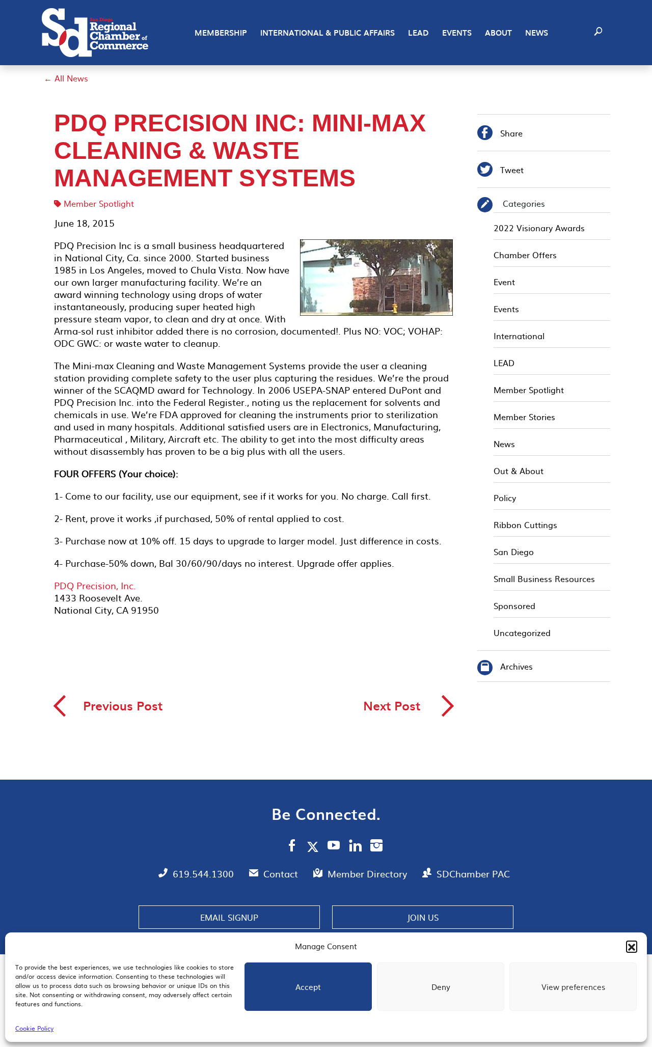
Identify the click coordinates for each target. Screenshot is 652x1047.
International (519, 335)
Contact (282, 873)
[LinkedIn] (355, 847)
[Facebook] (292, 847)
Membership (221, 32)
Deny (440, 987)
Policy (505, 497)
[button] (632, 946)
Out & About (519, 470)
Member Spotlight (99, 203)
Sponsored (514, 605)
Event (504, 281)
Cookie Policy (34, 1028)
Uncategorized (522, 632)
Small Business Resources (544, 578)
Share (500, 134)
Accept (308, 987)
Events (457, 32)
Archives (516, 666)
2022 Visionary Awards (539, 227)
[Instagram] (376, 847)
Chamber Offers (525, 254)
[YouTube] (334, 847)
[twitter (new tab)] (314, 846)
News (536, 32)
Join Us (423, 917)
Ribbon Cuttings (525, 524)
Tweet (500, 170)
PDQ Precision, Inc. (95, 585)
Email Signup (229, 917)
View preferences (573, 987)
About (498, 32)
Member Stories (524, 416)
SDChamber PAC (473, 873)
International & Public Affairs (327, 32)
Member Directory (369, 873)
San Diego (514, 551)
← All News (66, 78)
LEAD (418, 32)
